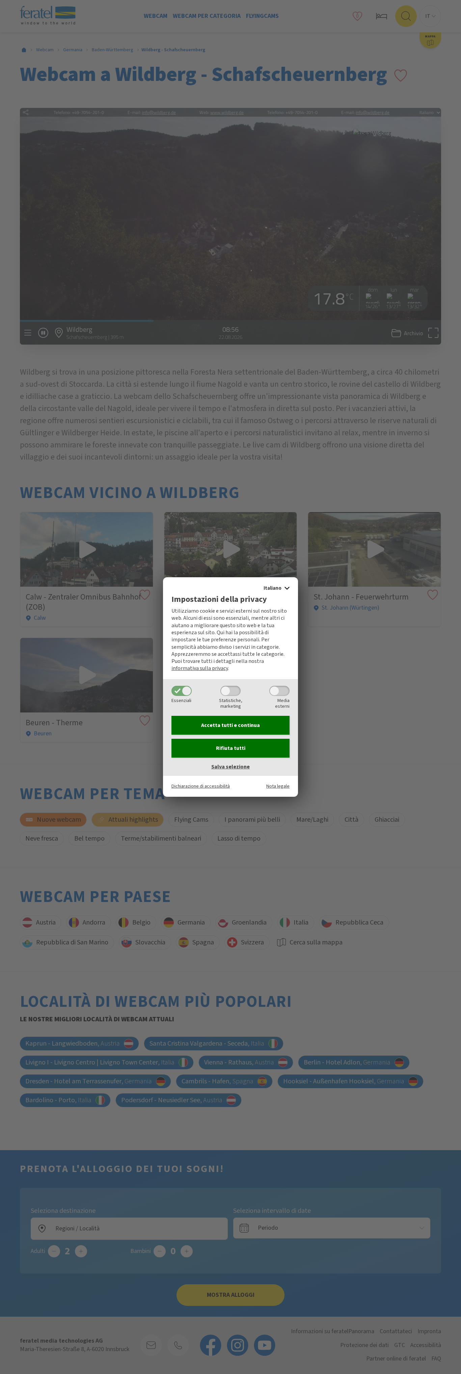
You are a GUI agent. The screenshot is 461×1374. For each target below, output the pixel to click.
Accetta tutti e (230, 725)
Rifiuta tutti (230, 748)
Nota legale (278, 786)
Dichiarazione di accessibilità (200, 786)
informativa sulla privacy (199, 668)
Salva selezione (230, 766)
